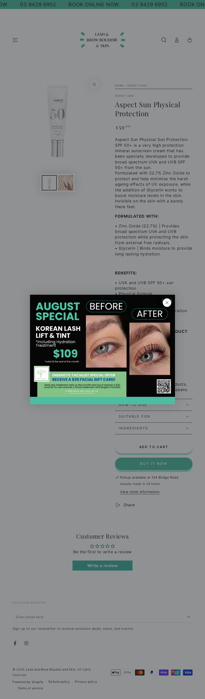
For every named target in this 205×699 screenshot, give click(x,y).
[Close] (167, 302)
